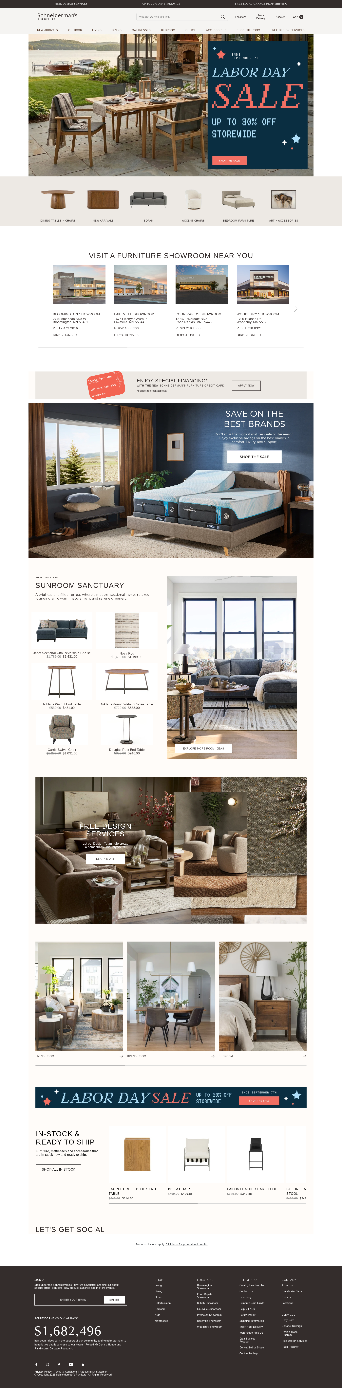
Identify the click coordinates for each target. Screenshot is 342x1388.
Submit (114, 1299)
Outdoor (75, 30)
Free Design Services (71, 3)
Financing (245, 1297)
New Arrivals (47, 30)
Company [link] (289, 1279)
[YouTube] (71, 1364)
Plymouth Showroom (209, 1314)
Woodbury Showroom (258, 314)
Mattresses (141, 30)
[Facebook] (36, 1364)
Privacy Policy (43, 1371)
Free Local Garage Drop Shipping (261, 3)
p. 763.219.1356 (187, 328)
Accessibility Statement (94, 1371)
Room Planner (290, 1346)
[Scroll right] (295, 308)
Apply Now (246, 385)
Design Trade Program (289, 1333)
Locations (287, 1303)
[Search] (222, 16)
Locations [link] (205, 1279)
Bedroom (168, 30)
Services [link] (288, 1314)
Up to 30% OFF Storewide (161, 3)
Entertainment (163, 1303)
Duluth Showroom (207, 1303)
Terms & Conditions (66, 1371)
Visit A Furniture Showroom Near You (171, 255)
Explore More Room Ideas (203, 748)
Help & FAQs (247, 1308)
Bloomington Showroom (76, 314)
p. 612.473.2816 (65, 328)
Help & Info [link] (248, 1279)
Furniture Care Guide (251, 1303)
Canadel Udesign (292, 1326)
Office (190, 30)
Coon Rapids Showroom (198, 314)
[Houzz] (83, 1364)
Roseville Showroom (209, 1320)
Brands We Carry (292, 1291)
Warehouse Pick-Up (251, 1332)
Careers (286, 1297)
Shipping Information (251, 1320)
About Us (287, 1285)
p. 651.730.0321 (249, 328)
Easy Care (288, 1320)
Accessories (216, 30)
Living (97, 30)
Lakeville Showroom (134, 314)
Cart (297, 16)
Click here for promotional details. (187, 1244)
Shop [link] (159, 1279)
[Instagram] (47, 1364)
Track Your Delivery (251, 1326)
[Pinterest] (59, 1364)
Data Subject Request (247, 1340)
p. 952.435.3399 (126, 328)
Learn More (105, 858)
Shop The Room (248, 30)
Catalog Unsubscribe (251, 1285)
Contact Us (246, 1291)
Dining (117, 30)
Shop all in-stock (58, 1169)
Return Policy (247, 1314)
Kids (157, 1314)
